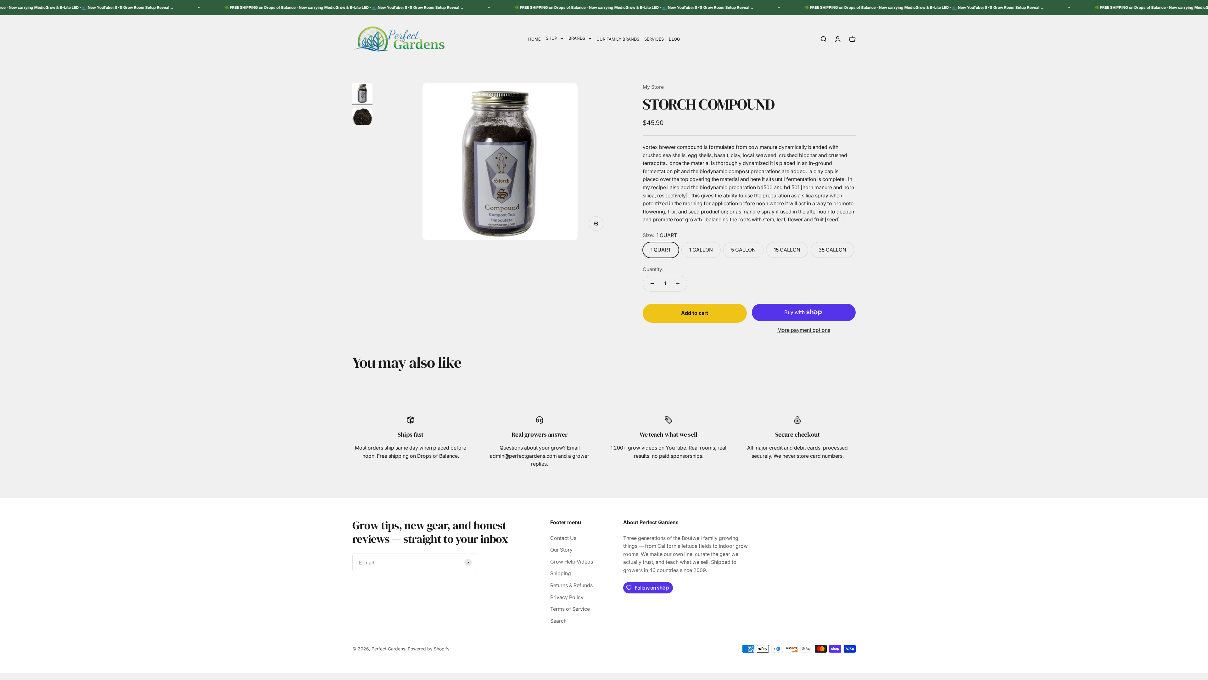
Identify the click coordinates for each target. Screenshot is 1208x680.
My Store (653, 87)
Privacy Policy (567, 597)
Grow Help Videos (571, 561)
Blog (674, 39)
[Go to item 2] (362, 117)
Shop (551, 38)
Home (534, 39)
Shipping (560, 573)
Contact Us (563, 538)
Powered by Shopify (429, 648)
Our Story (561, 550)
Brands (576, 38)
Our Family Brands (617, 39)
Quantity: (653, 269)
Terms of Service (570, 609)
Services (654, 39)
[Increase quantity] (678, 283)
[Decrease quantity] (652, 283)
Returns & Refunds (571, 585)
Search (558, 621)
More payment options (803, 330)
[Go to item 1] (362, 94)
